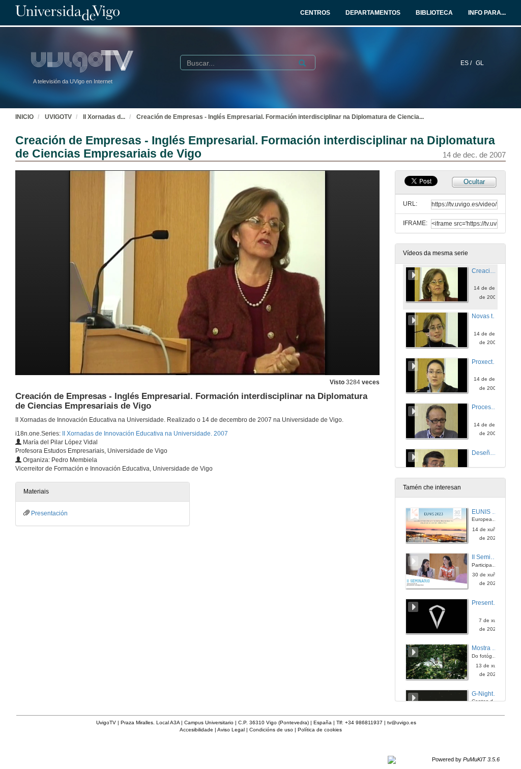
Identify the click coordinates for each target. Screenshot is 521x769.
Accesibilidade (196, 729)
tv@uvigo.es (401, 722)
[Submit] (302, 63)
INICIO (24, 116)
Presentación (49, 513)
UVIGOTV (58, 116)
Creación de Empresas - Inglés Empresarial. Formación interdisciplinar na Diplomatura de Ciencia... (280, 116)
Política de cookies (320, 729)
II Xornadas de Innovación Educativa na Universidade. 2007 (145, 433)
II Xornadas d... (104, 116)
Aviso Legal (231, 729)
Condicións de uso (271, 729)
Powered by (466, 759)
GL (480, 63)
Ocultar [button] (474, 182)
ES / (466, 63)
